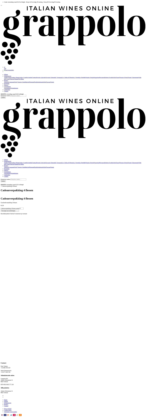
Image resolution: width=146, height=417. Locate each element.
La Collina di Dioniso (68, 77)
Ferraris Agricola (40, 77)
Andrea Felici (7, 77)
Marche (27, 82)
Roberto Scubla (109, 77)
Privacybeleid (7, 409)
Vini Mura (21, 79)
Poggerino (96, 77)
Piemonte (31, 82)
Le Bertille (82, 77)
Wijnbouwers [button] (7, 76)
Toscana (48, 82)
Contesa (34, 77)
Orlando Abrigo (89, 77)
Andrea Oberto (15, 77)
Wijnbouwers (7, 403)
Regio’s (6, 404)
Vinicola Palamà (14, 79)
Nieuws (6, 85)
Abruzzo (6, 82)
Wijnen (6, 74)
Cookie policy (8, 410)
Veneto (52, 82)
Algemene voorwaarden (10, 412)
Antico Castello (23, 77)
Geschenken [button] (7, 86)
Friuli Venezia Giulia (19, 82)
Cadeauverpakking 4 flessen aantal (10, 208)
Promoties (6, 83)
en (4, 68)
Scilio (114, 77)
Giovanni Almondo (50, 77)
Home (5, 400)
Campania (11, 82)
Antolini (30, 77)
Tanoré (118, 77)
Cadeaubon (7, 89)
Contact (6, 91)
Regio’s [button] (6, 80)
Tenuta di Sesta (124, 77)
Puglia (36, 82)
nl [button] (4, 67)
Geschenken (7, 88)
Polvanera (102, 77)
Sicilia (44, 82)
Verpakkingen (14, 88)
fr (5, 68)
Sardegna (40, 82)
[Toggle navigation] (1, 5)
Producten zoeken (5, 95)
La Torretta (77, 77)
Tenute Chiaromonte (133, 77)
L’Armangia (59, 77)
